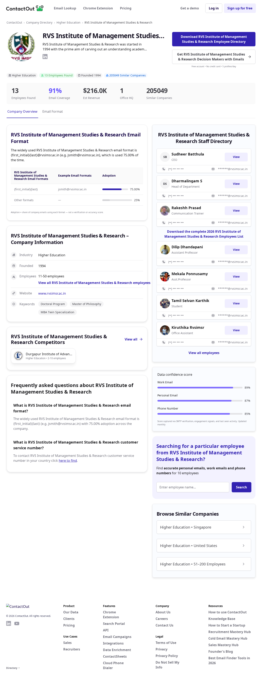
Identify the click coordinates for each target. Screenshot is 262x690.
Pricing (125, 8)
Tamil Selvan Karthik (190, 300)
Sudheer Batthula (188, 154)
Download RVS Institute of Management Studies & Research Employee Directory (214, 39)
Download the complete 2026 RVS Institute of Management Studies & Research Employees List (203, 234)
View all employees (204, 353)
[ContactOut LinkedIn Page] (8, 643)
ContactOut (14, 22)
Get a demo (189, 8)
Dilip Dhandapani (187, 247)
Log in (214, 8)
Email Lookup (65, 8)
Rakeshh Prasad (186, 208)
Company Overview (22, 111)
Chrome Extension (98, 8)
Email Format (52, 111)
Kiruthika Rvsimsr (188, 327)
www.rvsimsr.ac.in (52, 293)
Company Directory (39, 22)
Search (241, 487)
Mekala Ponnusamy (190, 274)
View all (131, 339)
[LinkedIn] (45, 56)
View (236, 157)
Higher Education (68, 22)
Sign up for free (239, 8)
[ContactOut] (26, 8)
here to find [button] (68, 460)
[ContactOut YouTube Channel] (16, 643)
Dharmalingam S (187, 181)
